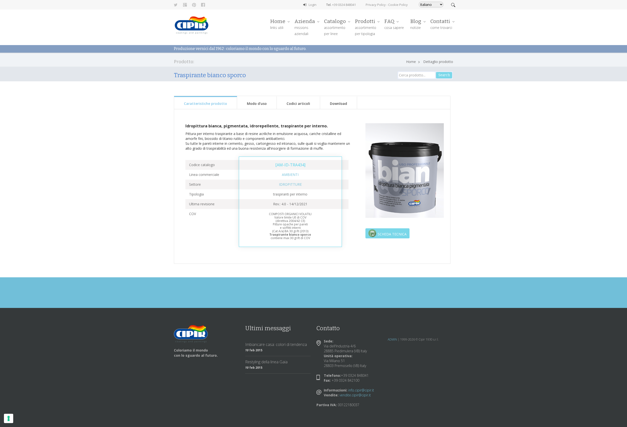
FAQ (394, 24)
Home (277, 24)
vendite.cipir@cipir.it (355, 395)
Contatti (441, 24)
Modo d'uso (257, 103)
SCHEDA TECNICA (392, 234)
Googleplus (185, 5)
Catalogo (335, 27)
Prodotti (365, 27)
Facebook (203, 5)
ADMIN (392, 339)
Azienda (304, 27)
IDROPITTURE (290, 184)
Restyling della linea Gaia (266, 362)
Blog (415, 24)
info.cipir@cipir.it (361, 390)
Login (312, 4)
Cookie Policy (398, 4)
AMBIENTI (290, 174)
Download (338, 103)
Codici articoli (298, 103)
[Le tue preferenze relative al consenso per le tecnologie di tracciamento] (8, 418)
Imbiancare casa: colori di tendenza (276, 344)
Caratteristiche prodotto (205, 103)
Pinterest (194, 5)
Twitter (176, 5)
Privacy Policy (376, 4)
